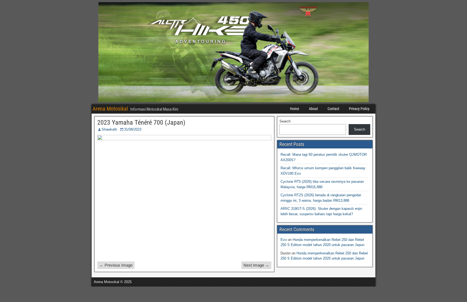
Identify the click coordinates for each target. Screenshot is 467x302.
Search (285, 121)
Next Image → (256, 265)
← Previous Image (115, 265)
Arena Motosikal (110, 108)
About (313, 109)
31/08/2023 (132, 129)
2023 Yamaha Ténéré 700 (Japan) (141, 122)
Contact (333, 109)
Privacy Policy (359, 109)
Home (294, 109)
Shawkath (109, 129)
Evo (284, 240)
